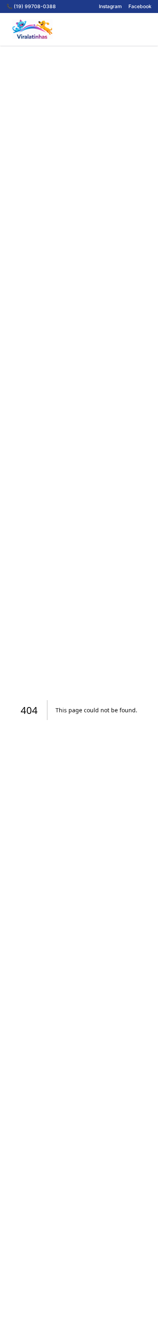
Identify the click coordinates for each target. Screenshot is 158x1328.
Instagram (110, 6)
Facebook (140, 6)
